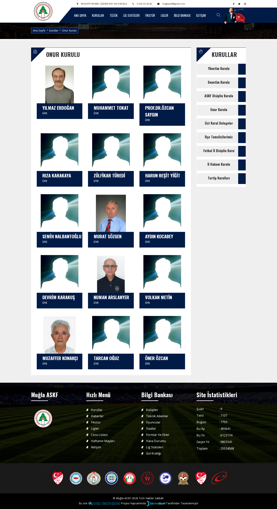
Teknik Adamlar (157, 416)
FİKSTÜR (150, 15)
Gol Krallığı (153, 453)
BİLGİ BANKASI (182, 15)
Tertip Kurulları (219, 178)
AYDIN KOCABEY (159, 238)
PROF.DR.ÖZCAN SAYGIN (159, 113)
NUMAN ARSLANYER (111, 299)
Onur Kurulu (218, 109)
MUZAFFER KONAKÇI (60, 360)
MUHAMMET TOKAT (111, 109)
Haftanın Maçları (103, 441)
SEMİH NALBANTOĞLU (61, 238)
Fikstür (96, 422)
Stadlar (151, 428)
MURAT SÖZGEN (108, 238)
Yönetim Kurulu (219, 68)
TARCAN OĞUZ (106, 360)
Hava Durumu (156, 441)
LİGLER (164, 15)
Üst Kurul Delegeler (219, 123)
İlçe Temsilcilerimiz (219, 136)
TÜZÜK (114, 15)
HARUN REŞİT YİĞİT (162, 177)
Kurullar (97, 410)
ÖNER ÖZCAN (156, 360)
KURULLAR (98, 15)
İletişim (96, 447)
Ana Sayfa (39, 30)
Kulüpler (152, 410)
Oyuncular (153, 422)
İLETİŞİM (201, 15)
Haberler (97, 416)
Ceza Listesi (99, 434)
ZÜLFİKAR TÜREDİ (109, 177)
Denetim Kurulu (219, 82)
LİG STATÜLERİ (131, 15)
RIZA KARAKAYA (56, 177)
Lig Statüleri (154, 447)
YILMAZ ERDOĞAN (58, 109)
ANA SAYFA (80, 15)
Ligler (95, 428)
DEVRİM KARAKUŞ (58, 299)
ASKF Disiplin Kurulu (218, 95)
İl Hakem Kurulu (218, 164)
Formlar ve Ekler (157, 434)
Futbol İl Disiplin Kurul (219, 150)
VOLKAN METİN (158, 299)
